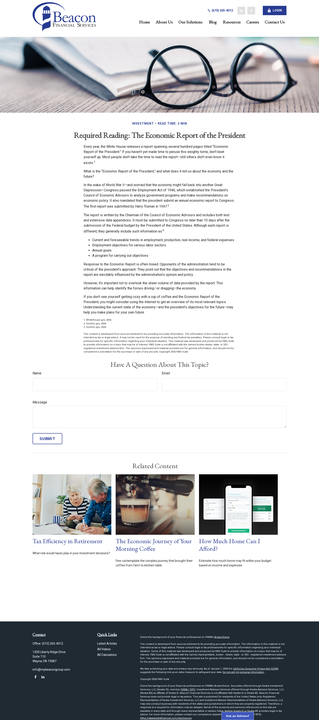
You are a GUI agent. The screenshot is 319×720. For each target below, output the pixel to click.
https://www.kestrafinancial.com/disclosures (166, 718)
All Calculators (107, 655)
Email (166, 373)
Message (40, 402)
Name (37, 373)
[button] (144, 21)
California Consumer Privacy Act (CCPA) (255, 668)
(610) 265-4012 (222, 10)
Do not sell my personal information (243, 672)
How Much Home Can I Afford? (229, 545)
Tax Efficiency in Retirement (67, 541)
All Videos (104, 649)
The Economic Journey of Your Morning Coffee (154, 545)
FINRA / (185, 689)
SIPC (192, 689)
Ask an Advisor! (237, 716)
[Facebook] (251, 11)
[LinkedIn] (241, 11)
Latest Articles (107, 643)
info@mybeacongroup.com (51, 669)
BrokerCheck (221, 637)
